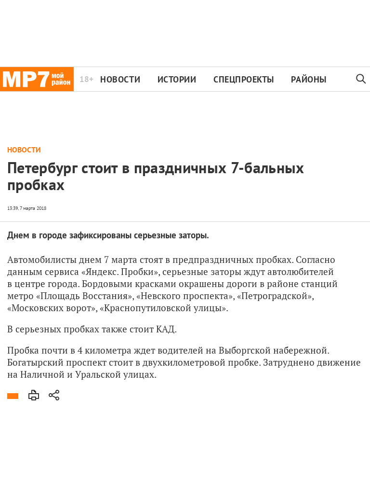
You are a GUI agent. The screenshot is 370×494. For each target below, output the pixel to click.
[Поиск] (361, 79)
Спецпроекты (243, 79)
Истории (177, 79)
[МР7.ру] (37, 79)
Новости (120, 79)
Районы (308, 79)
